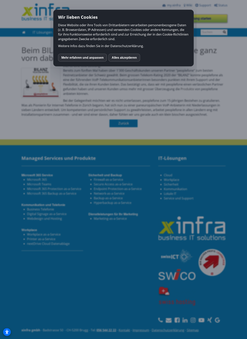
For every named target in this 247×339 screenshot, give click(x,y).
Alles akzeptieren (124, 57)
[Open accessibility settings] (7, 332)
